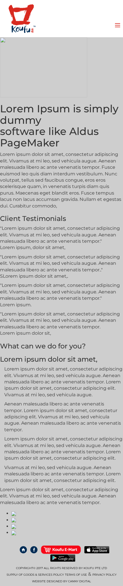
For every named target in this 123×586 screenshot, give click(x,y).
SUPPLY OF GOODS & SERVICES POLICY (35, 574)
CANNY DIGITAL (79, 581)
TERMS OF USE (76, 574)
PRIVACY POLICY (104, 574)
